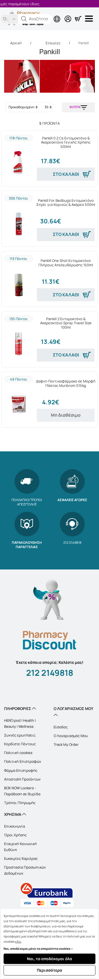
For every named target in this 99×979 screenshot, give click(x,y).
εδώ (18, 941)
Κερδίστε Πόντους (20, 743)
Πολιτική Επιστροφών (22, 761)
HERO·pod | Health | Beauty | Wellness (20, 723)
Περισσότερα (49, 970)
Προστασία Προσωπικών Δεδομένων (25, 870)
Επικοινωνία (14, 826)
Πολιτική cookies (18, 752)
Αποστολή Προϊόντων (22, 779)
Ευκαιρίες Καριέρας (21, 858)
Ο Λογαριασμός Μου (71, 735)
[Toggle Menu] (90, 19)
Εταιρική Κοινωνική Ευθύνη (20, 846)
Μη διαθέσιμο (66, 415)
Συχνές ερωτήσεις (19, 735)
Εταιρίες (53, 42)
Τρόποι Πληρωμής (19, 802)
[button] (24, 19)
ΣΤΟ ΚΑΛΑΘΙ (66, 174)
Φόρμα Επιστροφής (20, 770)
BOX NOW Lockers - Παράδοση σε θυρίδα (22, 790)
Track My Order (66, 744)
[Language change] (34, 14)
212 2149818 (49, 672)
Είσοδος (61, 726)
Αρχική (16, 42)
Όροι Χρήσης (15, 834)
